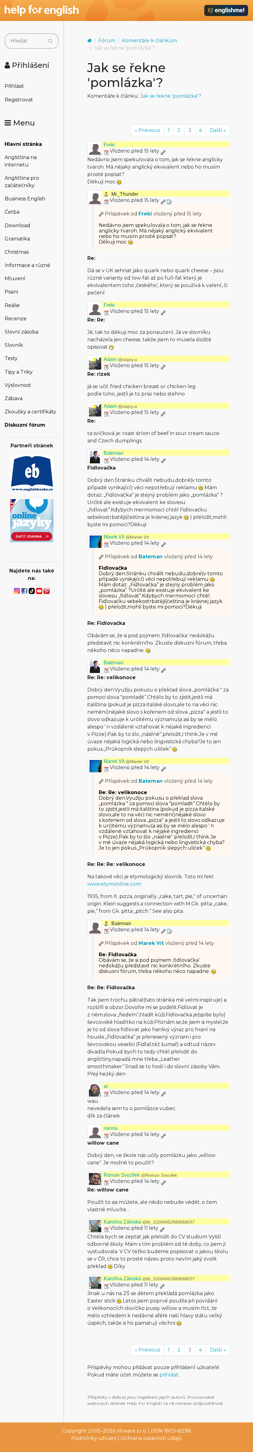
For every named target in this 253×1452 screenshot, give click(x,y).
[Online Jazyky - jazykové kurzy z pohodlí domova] (31, 520)
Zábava (14, 398)
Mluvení (15, 278)
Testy (11, 358)
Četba (12, 212)
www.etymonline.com (114, 884)
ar (106, 1086)
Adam (120, 359)
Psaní (11, 292)
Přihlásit (14, 86)
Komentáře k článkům (149, 40)
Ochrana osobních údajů (151, 1438)
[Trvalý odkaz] (162, 151)
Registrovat (19, 100)
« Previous (147, 130)
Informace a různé (27, 265)
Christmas (17, 252)
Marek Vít (126, 536)
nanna (111, 1128)
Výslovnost (18, 385)
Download (17, 225)
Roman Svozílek (140, 1175)
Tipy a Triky (19, 372)
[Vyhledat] (50, 41)
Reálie (12, 305)
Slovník (14, 345)
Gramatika (17, 239)
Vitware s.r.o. (132, 1431)
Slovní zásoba (21, 332)
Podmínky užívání (94, 1438)
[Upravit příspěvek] (169, 200)
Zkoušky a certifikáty (30, 412)
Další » (218, 130)
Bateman (113, 453)
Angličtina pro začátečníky (22, 181)
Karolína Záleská (149, 1221)
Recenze (16, 319)
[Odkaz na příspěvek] (101, 214)
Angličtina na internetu (21, 161)
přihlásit (169, 1375)
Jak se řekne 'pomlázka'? (170, 96)
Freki (109, 144)
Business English (25, 199)
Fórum (106, 40)
